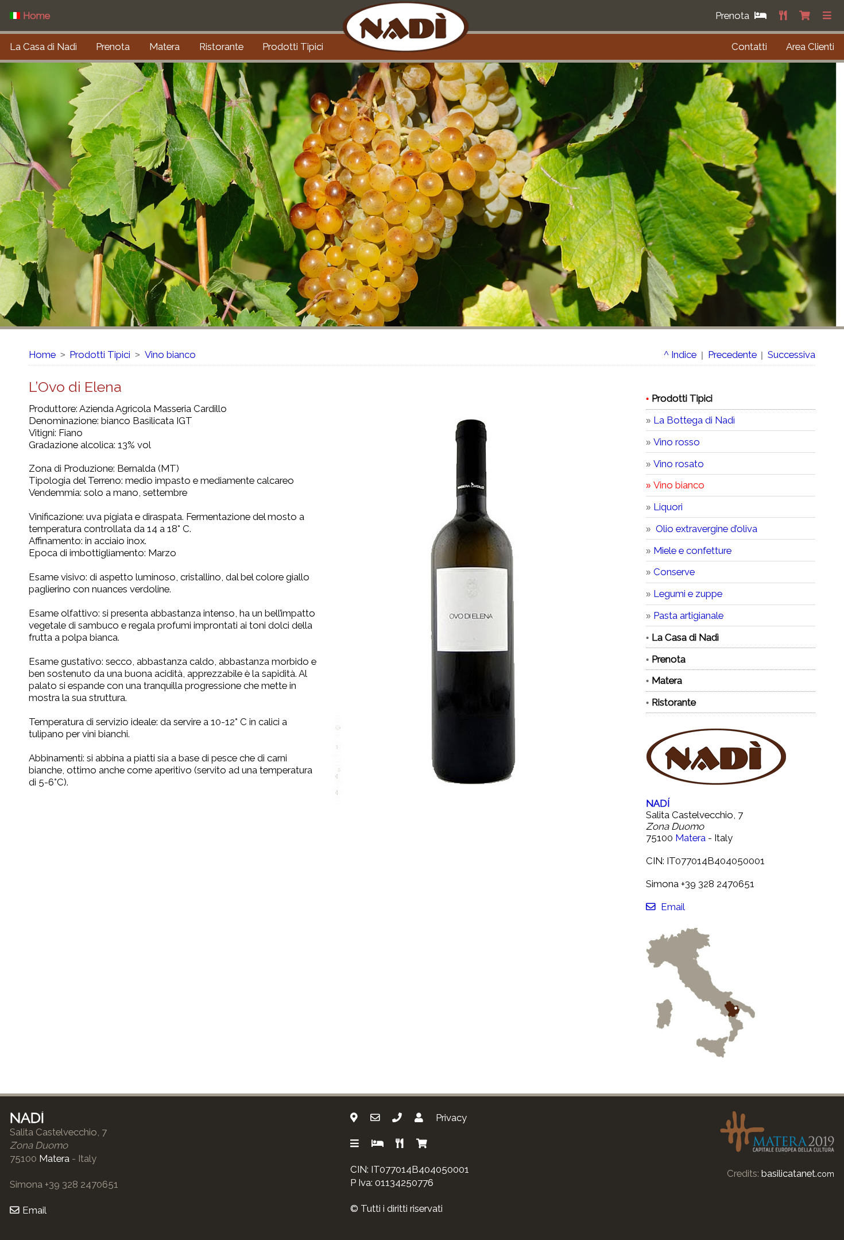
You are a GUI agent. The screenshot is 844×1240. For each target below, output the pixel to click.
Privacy (451, 1117)
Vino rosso (676, 442)
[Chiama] (398, 1117)
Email (672, 906)
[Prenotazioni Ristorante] (784, 15)
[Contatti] (420, 1117)
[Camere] (378, 1143)
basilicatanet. (797, 1173)
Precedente (732, 354)
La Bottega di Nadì (694, 420)
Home (42, 354)
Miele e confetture (692, 550)
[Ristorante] (401, 1143)
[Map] (355, 1117)
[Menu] (828, 15)
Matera (164, 46)
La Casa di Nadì (43, 46)
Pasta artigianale (688, 615)
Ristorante (221, 46)
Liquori (668, 507)
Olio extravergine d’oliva (705, 528)
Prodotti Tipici (292, 46)
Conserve (674, 571)
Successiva (791, 354)
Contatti (749, 46)
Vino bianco (170, 354)
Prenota (113, 46)
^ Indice (680, 354)
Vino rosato (678, 463)
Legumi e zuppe (687, 593)
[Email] (376, 1117)
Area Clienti (810, 46)
